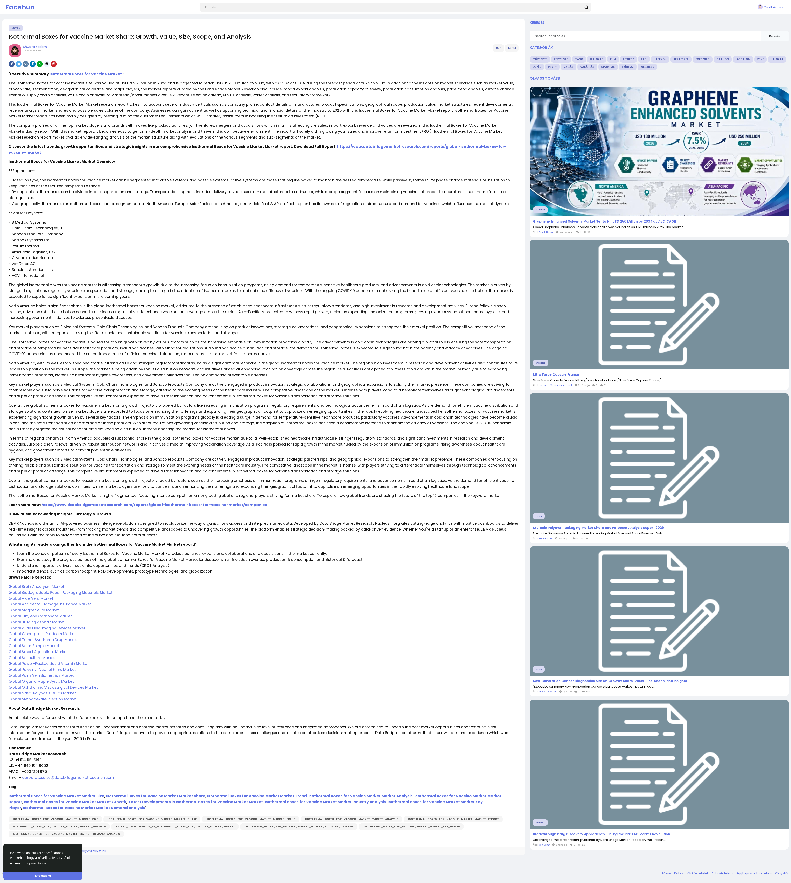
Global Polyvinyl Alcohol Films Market (42, 669)
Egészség (702, 59)
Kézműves (561, 59)
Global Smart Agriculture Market (38, 651)
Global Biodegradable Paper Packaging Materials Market (60, 592)
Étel (644, 59)
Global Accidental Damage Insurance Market (50, 604)
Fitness (628, 59)
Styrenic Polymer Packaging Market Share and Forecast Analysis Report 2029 (598, 528)
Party (552, 67)
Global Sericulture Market (32, 657)
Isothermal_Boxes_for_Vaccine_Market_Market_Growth (59, 826)
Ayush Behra (546, 232)
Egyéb (16, 28)
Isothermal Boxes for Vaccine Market (86, 74)
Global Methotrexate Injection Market (43, 699)
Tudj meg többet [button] (35, 863)
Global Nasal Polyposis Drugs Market (42, 693)
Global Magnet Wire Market (34, 610)
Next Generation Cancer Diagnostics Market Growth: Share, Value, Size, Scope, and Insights (610, 681)
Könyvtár (782, 873)
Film (613, 59)
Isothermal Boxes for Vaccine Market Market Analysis (361, 795)
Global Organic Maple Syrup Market (41, 681)
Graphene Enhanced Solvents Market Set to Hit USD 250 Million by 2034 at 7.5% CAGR (604, 221)
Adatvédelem (722, 873)
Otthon (722, 59)
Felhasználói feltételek (691, 873)
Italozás (596, 59)
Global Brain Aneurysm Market (36, 586)
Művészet (540, 59)
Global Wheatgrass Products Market (42, 633)
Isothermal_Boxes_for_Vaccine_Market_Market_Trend (251, 819)
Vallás (568, 67)
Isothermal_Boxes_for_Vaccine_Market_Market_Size (55, 819)
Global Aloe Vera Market (31, 598)
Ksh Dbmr (544, 844)
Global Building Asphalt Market (37, 622)
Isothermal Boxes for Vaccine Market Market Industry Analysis (325, 801)
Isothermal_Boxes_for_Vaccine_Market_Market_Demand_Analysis (66, 834)
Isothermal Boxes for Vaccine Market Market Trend (257, 795)
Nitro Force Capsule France (556, 374)
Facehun (20, 7)
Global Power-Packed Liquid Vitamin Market (49, 663)
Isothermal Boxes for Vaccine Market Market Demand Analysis (84, 807)
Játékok (660, 59)
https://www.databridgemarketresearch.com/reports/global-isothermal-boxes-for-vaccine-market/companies (154, 504)
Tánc (579, 59)
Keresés (774, 36)
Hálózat (777, 59)
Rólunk (667, 873)
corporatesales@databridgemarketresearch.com (68, 777)
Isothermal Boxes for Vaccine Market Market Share (155, 795)
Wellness (647, 67)
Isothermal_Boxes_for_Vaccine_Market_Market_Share (152, 819)
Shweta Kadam (35, 46)
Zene (760, 59)
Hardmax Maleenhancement (555, 385)
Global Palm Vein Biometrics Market (41, 675)
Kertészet (681, 59)
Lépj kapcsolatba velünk (754, 873)
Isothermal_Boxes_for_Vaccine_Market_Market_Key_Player (411, 826)
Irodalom (743, 59)
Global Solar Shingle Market (34, 645)
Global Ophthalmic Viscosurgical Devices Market (53, 687)
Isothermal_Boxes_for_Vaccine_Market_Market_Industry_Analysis (299, 826)
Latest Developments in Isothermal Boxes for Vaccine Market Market (196, 801)
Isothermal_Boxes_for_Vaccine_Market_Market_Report (453, 819)
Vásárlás (587, 67)
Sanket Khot (545, 538)
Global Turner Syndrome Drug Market (43, 639)
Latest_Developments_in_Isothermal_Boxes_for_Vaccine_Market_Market (175, 826)
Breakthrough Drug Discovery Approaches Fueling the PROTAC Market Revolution (601, 834)
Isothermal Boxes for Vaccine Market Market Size (56, 795)
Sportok (608, 67)
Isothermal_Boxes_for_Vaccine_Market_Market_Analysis (351, 819)
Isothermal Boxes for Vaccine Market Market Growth (75, 801)
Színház (628, 67)
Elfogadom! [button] (43, 875)
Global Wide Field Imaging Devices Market (47, 628)
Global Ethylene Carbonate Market (40, 616)
